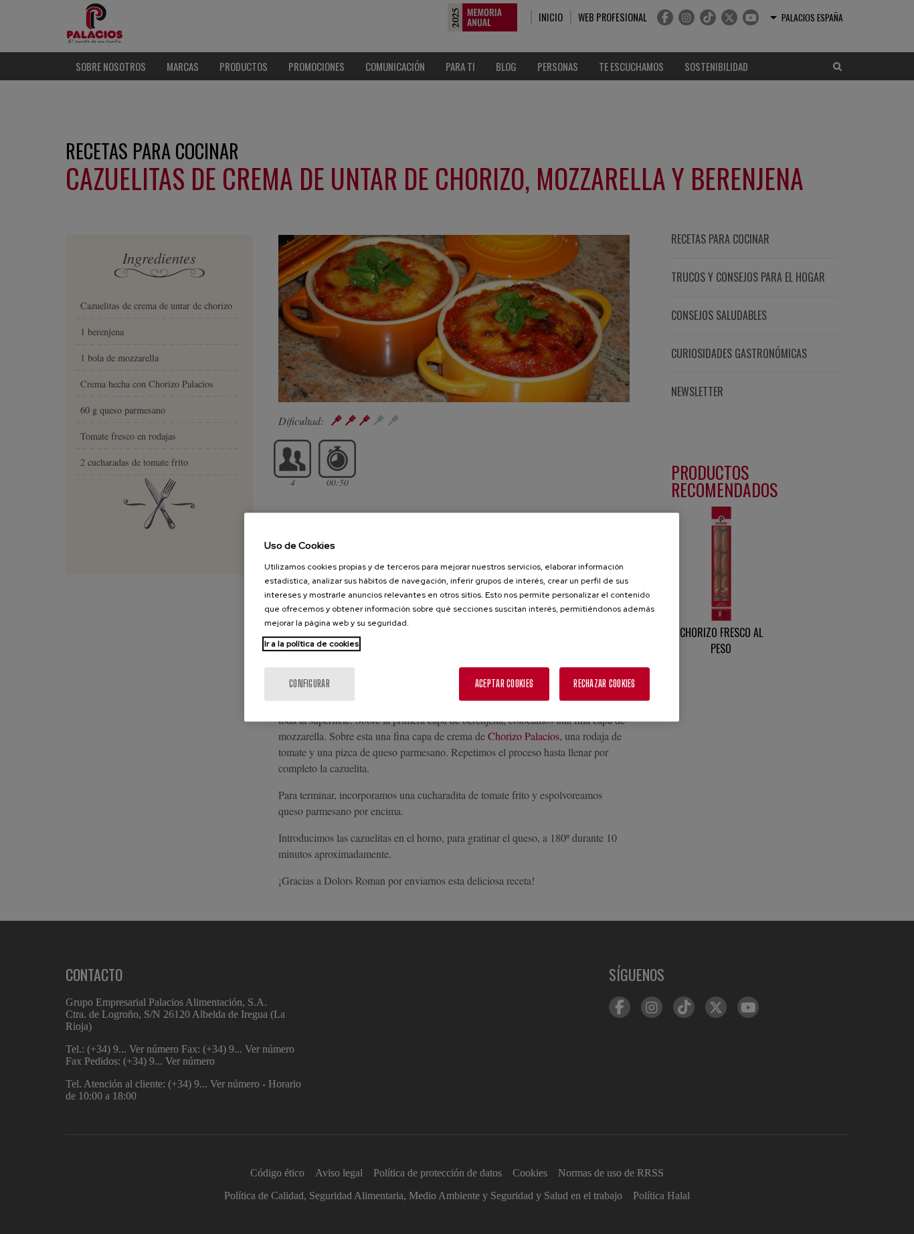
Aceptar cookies (504, 683)
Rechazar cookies (604, 683)
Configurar (309, 683)
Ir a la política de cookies (311, 643)
